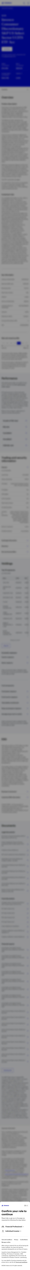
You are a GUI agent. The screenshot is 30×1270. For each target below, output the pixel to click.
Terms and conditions (21, 1262)
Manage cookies (6, 1242)
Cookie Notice (24, 1239)
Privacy (16, 1239)
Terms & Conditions (7, 1239)
